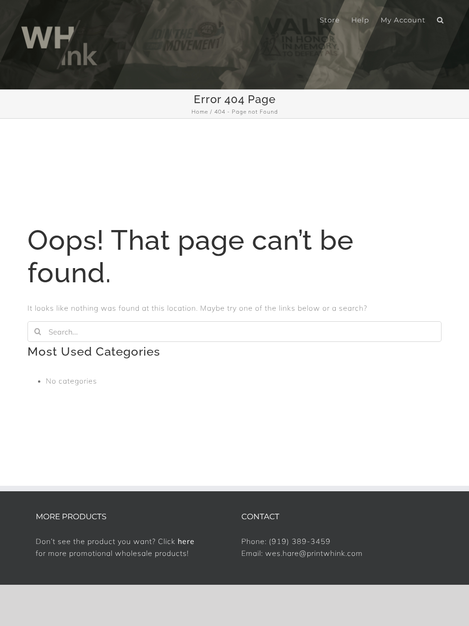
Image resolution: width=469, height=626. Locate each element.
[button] (440, 19)
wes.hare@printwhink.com (314, 553)
